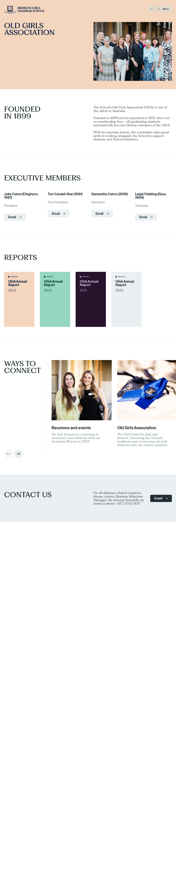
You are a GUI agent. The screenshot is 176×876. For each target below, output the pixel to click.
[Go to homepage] (24, 10)
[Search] (151, 9)
